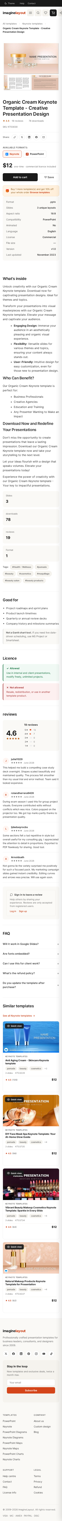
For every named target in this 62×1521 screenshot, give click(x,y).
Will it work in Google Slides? (21, 944)
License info (9, 1492)
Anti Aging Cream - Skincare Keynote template (27, 1062)
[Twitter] (6, 1354)
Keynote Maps (11, 1448)
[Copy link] (15, 137)
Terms (37, 1476)
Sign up (23, 911)
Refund (38, 1487)
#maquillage (43, 573)
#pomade (42, 567)
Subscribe (31, 1390)
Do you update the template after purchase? (24, 985)
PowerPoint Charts (13, 1453)
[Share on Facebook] (36, 137)
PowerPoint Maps (12, 1442)
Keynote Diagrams (13, 1437)
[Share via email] (43, 137)
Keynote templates (32, 23)
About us (39, 1421)
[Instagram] (36, 1354)
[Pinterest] (28, 1354)
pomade (11, 1068)
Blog (36, 1431)
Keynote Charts (11, 1459)
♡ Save (49, 177)
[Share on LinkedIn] (29, 137)
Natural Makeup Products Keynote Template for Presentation (25, 1283)
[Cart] (53, 12)
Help (22, 3)
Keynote (7, 1426)
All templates (10, 23)
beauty (23, 1068)
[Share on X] (22, 137)
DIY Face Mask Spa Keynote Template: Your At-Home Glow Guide (30, 1135)
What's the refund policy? (19, 973)
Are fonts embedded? (16, 953)
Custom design (42, 1426)
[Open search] (38, 12)
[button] (31, 66)
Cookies (38, 1492)
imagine (14, 13)
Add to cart (20, 177)
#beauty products (34, 580)
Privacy (38, 1481)
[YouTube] (44, 1354)
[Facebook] (13, 1354)
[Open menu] (30, 12)
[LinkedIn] (21, 1354)
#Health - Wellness (21, 567)
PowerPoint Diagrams (15, 1431)
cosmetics (36, 1068)
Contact (31, 3)
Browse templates (40, 192)
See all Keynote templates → (19, 1015)
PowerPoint (35, 153)
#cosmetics (25, 573)
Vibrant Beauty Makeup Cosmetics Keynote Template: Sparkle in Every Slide (30, 1209)
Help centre (9, 1476)
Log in (13, 911)
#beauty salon (12, 580)
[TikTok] (51, 1354)
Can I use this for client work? (21, 963)
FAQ (5, 1487)
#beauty (9, 573)
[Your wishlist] (45, 12)
